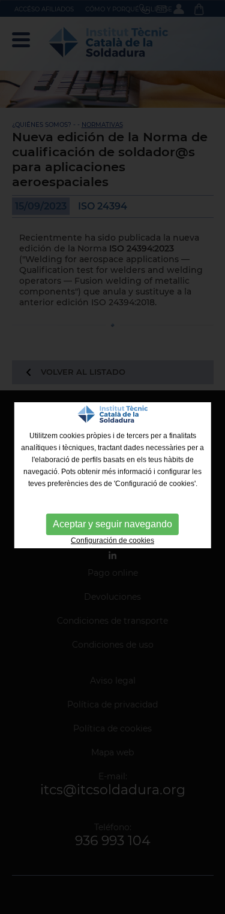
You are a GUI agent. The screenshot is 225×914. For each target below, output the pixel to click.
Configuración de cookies (112, 540)
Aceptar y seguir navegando (112, 524)
